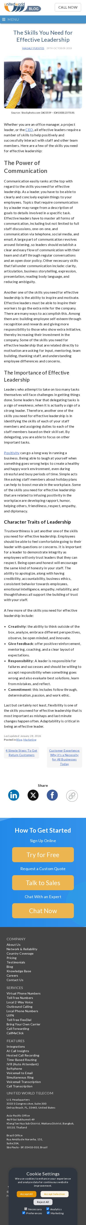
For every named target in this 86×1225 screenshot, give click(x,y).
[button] (43, 19)
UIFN (10, 1015)
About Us (14, 944)
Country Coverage (20, 953)
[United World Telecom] (22, 6)
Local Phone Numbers (22, 1011)
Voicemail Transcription (24, 1082)
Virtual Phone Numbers (24, 993)
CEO (29, 129)
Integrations (16, 1046)
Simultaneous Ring (20, 1077)
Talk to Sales (43, 882)
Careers (12, 975)
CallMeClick (15, 1033)
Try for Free (43, 854)
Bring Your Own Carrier (24, 1024)
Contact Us (15, 980)
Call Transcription (19, 1086)
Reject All (43, 1202)
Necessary (35, 1209)
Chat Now (43, 910)
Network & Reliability (22, 949)
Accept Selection (54, 1194)
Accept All (26, 1194)
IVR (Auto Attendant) (23, 1064)
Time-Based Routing (22, 1060)
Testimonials (16, 962)
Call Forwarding (18, 1028)
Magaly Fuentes (33, 48)
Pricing (12, 958)
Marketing (29, 739)
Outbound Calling (19, 1006)
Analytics (56, 1209)
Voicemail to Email (20, 1073)
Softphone (14, 1068)
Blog (19, 739)
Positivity (11, 453)
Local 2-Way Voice (20, 1002)
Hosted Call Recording (23, 1055)
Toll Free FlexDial (19, 1020)
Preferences (34, 1213)
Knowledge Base (19, 971)
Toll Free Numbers (20, 998)
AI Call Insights (18, 1051)
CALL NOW (67, 7)
